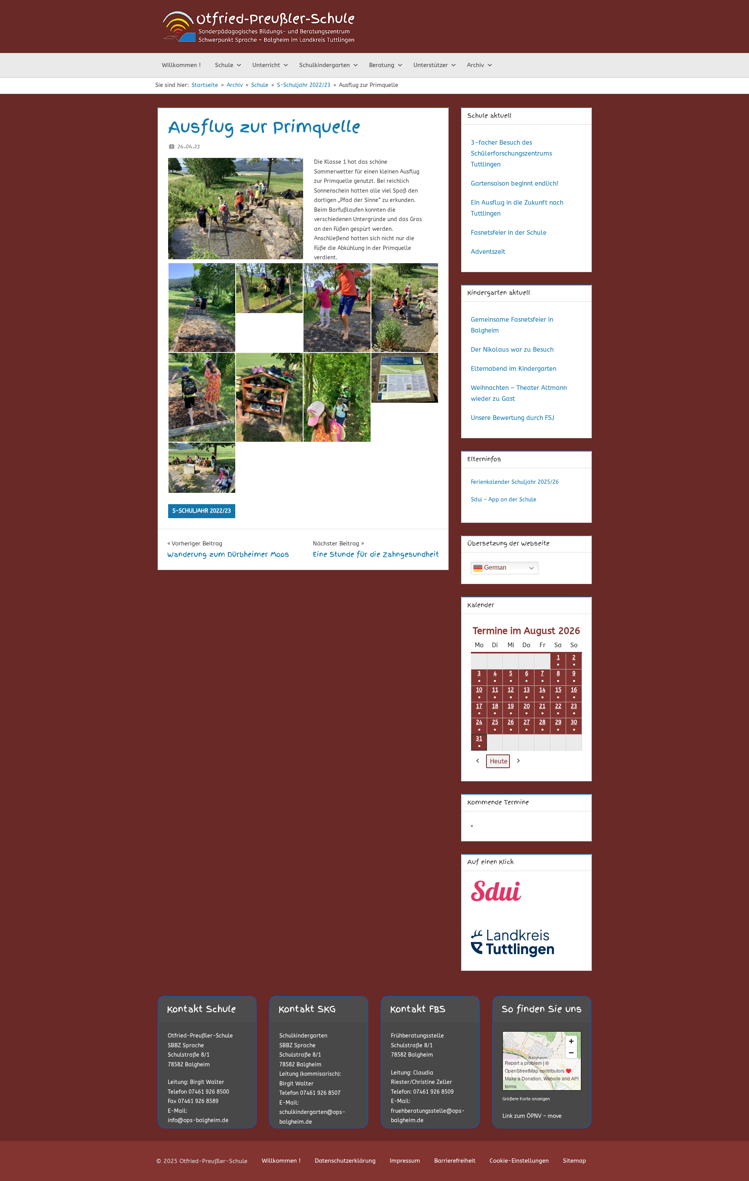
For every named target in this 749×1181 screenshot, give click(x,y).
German (494, 567)
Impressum (405, 1160)
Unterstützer (431, 65)
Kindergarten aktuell (498, 293)
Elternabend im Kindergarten (513, 368)
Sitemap (574, 1160)
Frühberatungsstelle (417, 1035)
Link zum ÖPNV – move (532, 1116)
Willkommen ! (181, 65)
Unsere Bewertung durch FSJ (512, 417)
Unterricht (266, 65)
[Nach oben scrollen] (730, 1162)
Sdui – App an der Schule (503, 499)
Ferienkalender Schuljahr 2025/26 (515, 482)
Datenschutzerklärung (345, 1160)
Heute (499, 761)
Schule (224, 65)
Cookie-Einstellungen (519, 1160)
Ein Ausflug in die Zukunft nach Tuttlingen (517, 208)
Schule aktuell (489, 116)
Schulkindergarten (324, 65)
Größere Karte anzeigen (526, 1098)
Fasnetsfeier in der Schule (509, 232)
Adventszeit (488, 251)
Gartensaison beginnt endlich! (514, 183)
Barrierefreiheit (455, 1160)
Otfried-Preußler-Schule (200, 1035)
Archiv (475, 65)
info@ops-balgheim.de (198, 1120)
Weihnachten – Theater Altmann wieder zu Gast (519, 393)
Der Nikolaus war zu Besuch (512, 349)
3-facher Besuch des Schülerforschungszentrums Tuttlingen (511, 153)
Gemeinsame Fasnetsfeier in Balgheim (512, 325)
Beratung (381, 65)
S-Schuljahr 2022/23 (201, 511)
